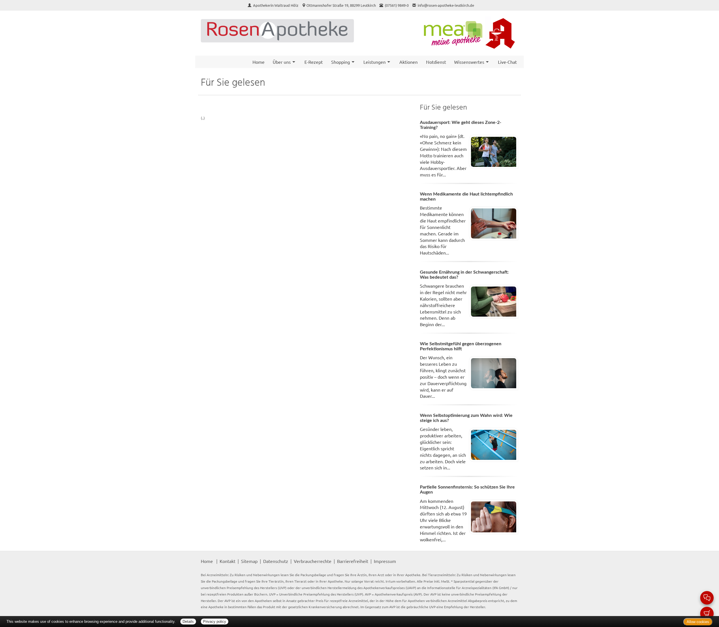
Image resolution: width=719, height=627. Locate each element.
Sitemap (249, 561)
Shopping (340, 62)
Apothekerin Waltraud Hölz (276, 5)
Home (258, 62)
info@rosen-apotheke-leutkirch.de (446, 5)
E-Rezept (313, 62)
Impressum (385, 561)
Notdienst (436, 62)
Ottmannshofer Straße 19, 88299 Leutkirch (341, 5)
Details (188, 621)
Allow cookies (698, 622)
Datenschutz (275, 561)
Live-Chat (507, 62)
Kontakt (227, 561)
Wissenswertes (469, 62)
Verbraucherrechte (312, 561)
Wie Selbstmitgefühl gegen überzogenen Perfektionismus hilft (460, 346)
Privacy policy (214, 621)
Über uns (282, 62)
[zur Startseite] (277, 30)
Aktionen (408, 62)
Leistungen (374, 62)
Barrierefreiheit (352, 561)
